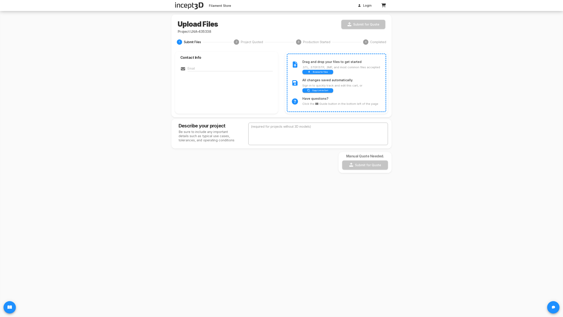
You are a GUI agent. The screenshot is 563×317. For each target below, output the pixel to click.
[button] (383, 5)
